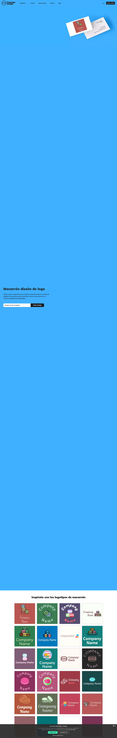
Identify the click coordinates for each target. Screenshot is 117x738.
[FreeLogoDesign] (13, 3)
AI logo (32, 3)
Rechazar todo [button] (63, 732)
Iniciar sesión (110, 3)
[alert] (58, 731)
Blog (60, 3)
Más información (72, 729)
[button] (58, 735)
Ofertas (52, 3)
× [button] (115, 725)
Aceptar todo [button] (52, 732)
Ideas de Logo (42, 3)
